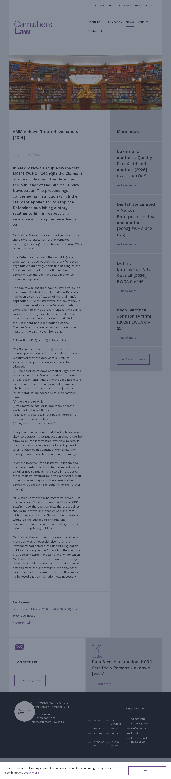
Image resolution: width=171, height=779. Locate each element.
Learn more (31, 772)
